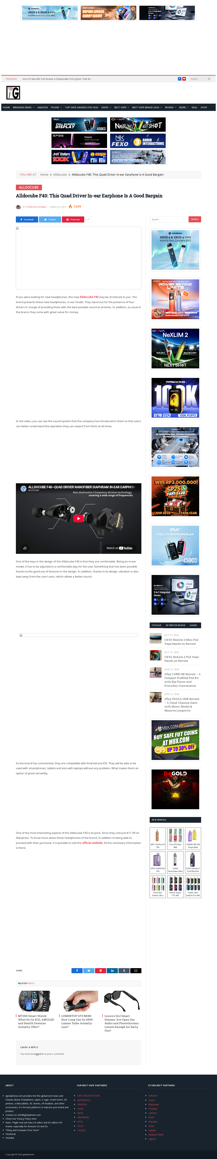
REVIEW (169, 107)
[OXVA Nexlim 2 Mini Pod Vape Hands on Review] (156, 638)
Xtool (151, 1126)
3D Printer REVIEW (175, 625)
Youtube (10, 1137)
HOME (6, 107)
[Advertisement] (108, 48)
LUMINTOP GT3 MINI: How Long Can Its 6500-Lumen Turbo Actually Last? (77, 1021)
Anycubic (153, 1121)
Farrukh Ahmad (36, 206)
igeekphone (28, 1154)
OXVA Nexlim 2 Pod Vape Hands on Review (181, 659)
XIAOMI (193, 625)
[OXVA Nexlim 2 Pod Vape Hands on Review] (156, 655)
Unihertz (153, 1113)
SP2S (80, 1121)
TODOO (81, 1130)
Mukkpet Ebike (156, 1134)
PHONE (55, 107)
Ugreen (152, 1138)
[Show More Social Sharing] (88, 219)
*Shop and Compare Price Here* (22, 1130)
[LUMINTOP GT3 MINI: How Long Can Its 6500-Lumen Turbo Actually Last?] (78, 1001)
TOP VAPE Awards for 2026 (81, 107)
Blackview (154, 1104)
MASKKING (83, 1117)
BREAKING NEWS (22, 107)
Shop (204, 107)
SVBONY (153, 1095)
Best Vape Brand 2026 (145, 107)
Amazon (42, 107)
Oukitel (152, 1130)
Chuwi (152, 1100)
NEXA (80, 1113)
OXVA (80, 1108)
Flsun (151, 1117)
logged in (38, 1053)
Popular (156, 625)
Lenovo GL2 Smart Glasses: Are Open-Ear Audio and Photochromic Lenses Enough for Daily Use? (122, 1023)
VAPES (104, 107)
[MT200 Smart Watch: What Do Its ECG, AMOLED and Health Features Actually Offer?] (35, 1001)
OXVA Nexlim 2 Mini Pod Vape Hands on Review (181, 641)
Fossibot (153, 1108)
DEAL (194, 107)
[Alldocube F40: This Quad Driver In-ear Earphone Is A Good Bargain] (78, 258)
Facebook (11, 1133)
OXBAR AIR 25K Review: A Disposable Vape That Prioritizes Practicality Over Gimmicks (58, 79)
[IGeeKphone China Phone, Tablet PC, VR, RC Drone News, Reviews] (13, 93)
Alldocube (29, 187)
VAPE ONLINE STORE (88, 1095)
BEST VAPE (120, 107)
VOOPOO (82, 1104)
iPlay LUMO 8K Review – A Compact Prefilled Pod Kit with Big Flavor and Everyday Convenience (182, 679)
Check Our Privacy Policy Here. (21, 1118)
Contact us (11, 1114)
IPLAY (80, 1126)
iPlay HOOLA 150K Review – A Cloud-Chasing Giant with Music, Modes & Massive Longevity (182, 704)
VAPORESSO (83, 1100)
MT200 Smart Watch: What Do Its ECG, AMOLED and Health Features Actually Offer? (36, 1021)
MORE (182, 107)
